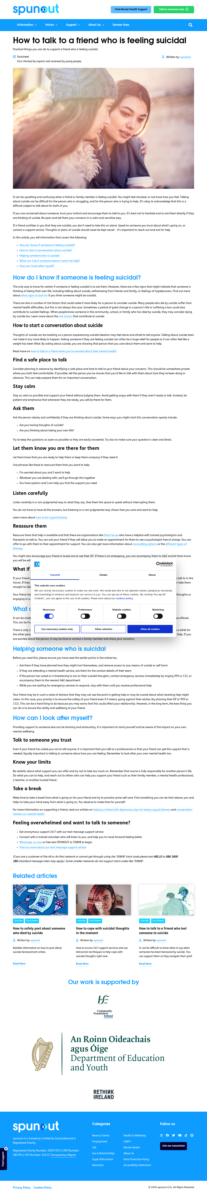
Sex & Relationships (103, 1153)
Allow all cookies (150, 629)
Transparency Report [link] (63, 1155)
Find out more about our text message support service (52, 847)
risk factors (65, 316)
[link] (36, 1126)
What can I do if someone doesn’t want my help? (49, 261)
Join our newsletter (173, 1146)
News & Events (100, 1135)
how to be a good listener (51, 517)
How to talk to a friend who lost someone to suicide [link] (163, 931)
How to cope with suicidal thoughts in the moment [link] (102, 931)
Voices (49, 25)
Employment (99, 1141)
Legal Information (102, 1159)
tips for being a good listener (152, 809)
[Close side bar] (6, 1149)
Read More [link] (19, 964)
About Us (94, 25)
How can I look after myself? (36, 266)
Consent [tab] (55, 574)
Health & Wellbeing (135, 1135)
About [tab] (152, 574)
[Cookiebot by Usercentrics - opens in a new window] (158, 564)
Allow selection (103, 629)
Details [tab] (104, 574)
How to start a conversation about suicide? (45, 250)
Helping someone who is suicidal (39, 255)
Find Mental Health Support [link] (131, 9)
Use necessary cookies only (57, 629)
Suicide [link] (18, 921)
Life (94, 1147)
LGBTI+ (128, 1141)
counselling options (145, 544)
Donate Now (121, 25)
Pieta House (111, 535)
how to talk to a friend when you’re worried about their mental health (73, 351)
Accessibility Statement (137, 1165)
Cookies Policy (43, 1187)
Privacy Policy (21, 1187)
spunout (185, 57)
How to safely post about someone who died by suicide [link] (39, 931)
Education (98, 1165)
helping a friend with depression (113, 809)
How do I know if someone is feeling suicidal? (47, 245)
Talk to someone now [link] (171, 9)
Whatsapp (30, 842)
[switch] (85, 616)
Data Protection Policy (136, 1159)
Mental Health (132, 1147)
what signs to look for (34, 295)
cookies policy (124, 598)
